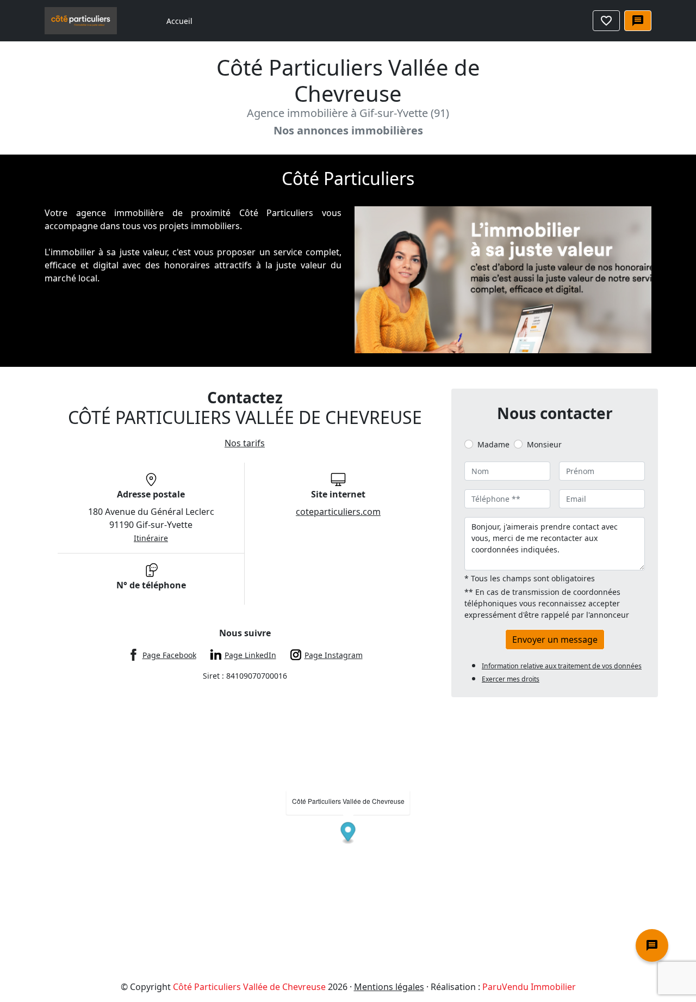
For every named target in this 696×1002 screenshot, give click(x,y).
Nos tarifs (245, 443)
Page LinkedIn (250, 655)
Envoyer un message (555, 640)
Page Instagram (333, 655)
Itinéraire (151, 538)
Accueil (179, 21)
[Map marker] (348, 833)
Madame (493, 444)
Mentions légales (389, 987)
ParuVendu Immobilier (529, 987)
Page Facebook (169, 655)
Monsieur (544, 444)
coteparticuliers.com (338, 512)
